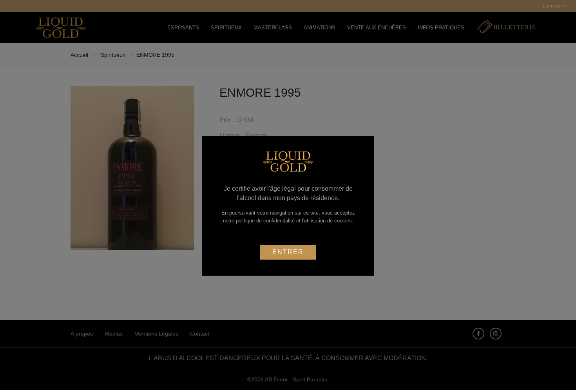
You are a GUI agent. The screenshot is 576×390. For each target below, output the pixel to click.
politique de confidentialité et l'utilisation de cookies (294, 221)
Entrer (288, 252)
